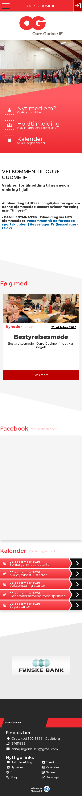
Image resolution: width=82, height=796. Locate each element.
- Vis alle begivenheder (42, 551)
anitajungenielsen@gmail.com (34, 749)
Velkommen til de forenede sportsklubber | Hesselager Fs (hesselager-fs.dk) (40, 224)
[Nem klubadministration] (41, 791)
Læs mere (41, 375)
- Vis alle (28, 327)
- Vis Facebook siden (43, 429)
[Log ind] (77, 5)
